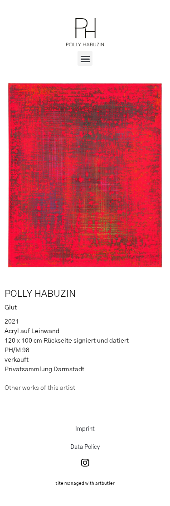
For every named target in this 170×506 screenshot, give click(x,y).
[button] (85, 58)
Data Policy (85, 447)
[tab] (40, 388)
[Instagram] (85, 463)
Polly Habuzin (40, 294)
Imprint (85, 429)
